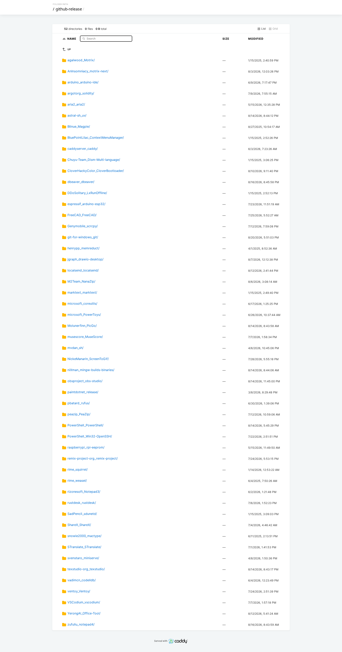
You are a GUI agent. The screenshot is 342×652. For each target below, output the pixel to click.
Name (72, 38)
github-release (69, 9)
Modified (255, 38)
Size (225, 38)
